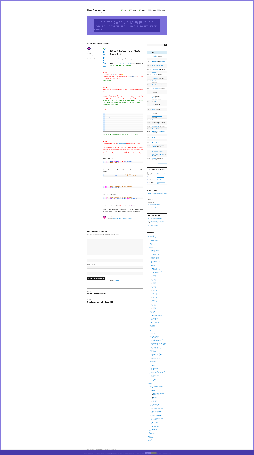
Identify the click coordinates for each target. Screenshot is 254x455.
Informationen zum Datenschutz (164, 453)
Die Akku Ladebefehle (156, 137)
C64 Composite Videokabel (156, 427)
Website (89, 271)
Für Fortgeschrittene (153, 268)
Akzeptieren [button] (148, 453)
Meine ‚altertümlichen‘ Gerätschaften (156, 386)
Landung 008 (154, 300)
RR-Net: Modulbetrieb (155, 416)
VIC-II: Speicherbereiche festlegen (157, 339)
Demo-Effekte (154, 91)
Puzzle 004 (154, 279)
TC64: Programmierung (155, 412)
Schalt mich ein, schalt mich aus (158, 112)
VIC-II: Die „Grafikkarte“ (154, 336)
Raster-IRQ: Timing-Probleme (157, 355)
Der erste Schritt (155, 140)
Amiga (149, 432)
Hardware (150, 384)
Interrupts (152, 350)
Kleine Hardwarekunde (156, 142)
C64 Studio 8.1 (160, 176)
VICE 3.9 (159, 179)
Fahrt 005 (154, 310)
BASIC (153, 155)
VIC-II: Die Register (154, 337)
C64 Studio (152, 376)
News (88, 57)
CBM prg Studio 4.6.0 (161, 173)
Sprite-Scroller (154, 74)
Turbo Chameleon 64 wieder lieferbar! (157, 221)
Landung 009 (154, 301)
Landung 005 (154, 296)
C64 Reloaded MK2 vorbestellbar (154, 204)
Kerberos (155, 397)
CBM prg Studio (153, 379)
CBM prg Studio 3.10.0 (152, 207)
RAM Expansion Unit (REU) (158, 393)
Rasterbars (154, 71)
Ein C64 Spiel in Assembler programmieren (158, 271)
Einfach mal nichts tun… (156, 128)
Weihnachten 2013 (155, 78)
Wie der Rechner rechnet (160, 154)
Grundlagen (154, 146)
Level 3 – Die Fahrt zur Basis (156, 303)
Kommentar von (121, 143)
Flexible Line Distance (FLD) (157, 65)
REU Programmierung (155, 369)
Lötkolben (152, 423)
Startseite (154, 158)
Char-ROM (158, 55)
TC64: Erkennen (155, 414)
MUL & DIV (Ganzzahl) (156, 95)
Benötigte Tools (152, 373)
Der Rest (153, 109)
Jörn (88, 51)
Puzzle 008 (154, 285)
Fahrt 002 (154, 305)
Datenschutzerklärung (99, 449)
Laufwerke (154, 389)
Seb (113, 74)
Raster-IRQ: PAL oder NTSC (157, 354)
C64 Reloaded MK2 (155, 404)
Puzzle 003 (154, 278)
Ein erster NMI (153, 351)
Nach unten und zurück (156, 119)
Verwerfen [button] (154, 453)
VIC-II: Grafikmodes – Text (156, 341)
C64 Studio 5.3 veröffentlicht (153, 201)
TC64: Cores (153, 407)
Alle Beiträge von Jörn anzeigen (126, 218)
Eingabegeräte (154, 398)
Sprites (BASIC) (155, 145)
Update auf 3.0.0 (121, 58)
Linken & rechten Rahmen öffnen (158, 80)
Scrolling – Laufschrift (155, 322)
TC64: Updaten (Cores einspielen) (157, 408)
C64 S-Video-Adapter (155, 426)
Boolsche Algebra (154, 240)
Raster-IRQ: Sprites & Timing (157, 359)
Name (89, 257)
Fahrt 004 (154, 308)
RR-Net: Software (154, 419)
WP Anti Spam (116, 280)
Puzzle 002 (154, 276)
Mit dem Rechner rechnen (157, 115)
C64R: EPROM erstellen (157, 403)
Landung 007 (154, 298)
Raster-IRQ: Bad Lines (156, 358)
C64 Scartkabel (154, 429)
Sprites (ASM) (152, 333)
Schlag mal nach (155, 61)
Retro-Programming (96, 10)
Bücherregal (151, 430)
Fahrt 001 (154, 304)
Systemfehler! (162, 61)
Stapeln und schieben (156, 126)
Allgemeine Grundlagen (153, 237)
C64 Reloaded (154, 401)
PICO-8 (149, 436)
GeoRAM (153, 365)
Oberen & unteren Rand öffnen (157, 84)
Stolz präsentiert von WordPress (110, 449)
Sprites (152, 246)
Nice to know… (153, 361)
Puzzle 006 (154, 282)
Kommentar (90, 237)
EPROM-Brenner (156, 394)
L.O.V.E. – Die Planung (155, 272)
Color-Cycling (161, 91)
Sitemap (149, 440)
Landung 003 (154, 293)
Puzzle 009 (154, 286)
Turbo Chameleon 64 (154, 405)
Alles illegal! (154, 107)
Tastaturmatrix (154, 56)
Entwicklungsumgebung (154, 434)
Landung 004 (154, 294)
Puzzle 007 (154, 283)
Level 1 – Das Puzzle (155, 273)
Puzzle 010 (154, 287)
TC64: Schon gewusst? (155, 409)
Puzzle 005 (154, 280)
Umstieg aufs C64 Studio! (155, 378)
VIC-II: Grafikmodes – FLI (155, 347)
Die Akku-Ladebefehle (155, 253)
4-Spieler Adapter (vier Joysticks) (157, 372)
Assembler (89, 58)
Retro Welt (150, 383)
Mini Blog (150, 439)
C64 (152, 387)
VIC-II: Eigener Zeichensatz (156, 340)
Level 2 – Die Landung (155, 289)
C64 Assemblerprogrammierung (156, 218)
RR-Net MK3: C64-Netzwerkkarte (156, 415)
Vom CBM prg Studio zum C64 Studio (158, 380)
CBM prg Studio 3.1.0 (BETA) (124, 63)
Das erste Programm (155, 149)
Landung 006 (154, 297)
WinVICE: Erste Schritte (154, 375)
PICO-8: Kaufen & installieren (154, 437)
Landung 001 (154, 290)
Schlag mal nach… (152, 325)
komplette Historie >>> (162, 163)
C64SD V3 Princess (154, 422)
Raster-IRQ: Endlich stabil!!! (157, 357)
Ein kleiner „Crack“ (154, 368)
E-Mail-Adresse (91, 264)
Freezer (154, 396)
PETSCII (153, 55)
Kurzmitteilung (90, 55)
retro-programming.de (117, 218)
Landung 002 (154, 291)
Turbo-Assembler (153, 382)
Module (153, 390)
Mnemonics (154, 59)
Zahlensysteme (159, 153)
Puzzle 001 (154, 275)
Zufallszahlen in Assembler (155, 334)
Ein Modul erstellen (154, 362)
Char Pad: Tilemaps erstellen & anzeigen (158, 371)
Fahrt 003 (154, 307)
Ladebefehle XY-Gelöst (156, 135)
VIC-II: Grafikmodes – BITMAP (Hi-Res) (158, 343)
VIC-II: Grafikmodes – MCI (156, 348)
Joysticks (155, 400)
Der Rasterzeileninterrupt (155, 353)
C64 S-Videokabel (154, 425)
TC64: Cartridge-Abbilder (157, 411)
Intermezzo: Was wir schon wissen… (158, 131)
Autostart (152, 366)
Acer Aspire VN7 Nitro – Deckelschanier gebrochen (157, 197)
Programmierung (155, 151)
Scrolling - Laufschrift (156, 69)
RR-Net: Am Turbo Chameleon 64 (157, 418)
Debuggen (157, 101)
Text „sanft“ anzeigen (156, 88)
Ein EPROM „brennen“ (156, 364)
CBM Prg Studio (95, 58)
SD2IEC (151, 421)
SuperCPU (155, 391)
